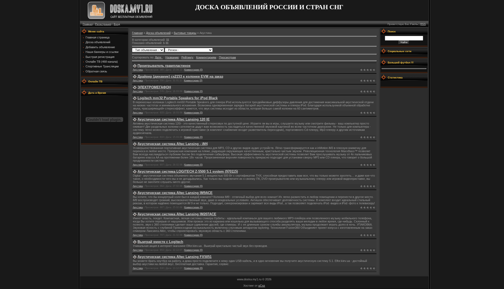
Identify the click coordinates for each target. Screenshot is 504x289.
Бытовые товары (185, 32)
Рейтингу (187, 57)
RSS (423, 24)
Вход (117, 24)
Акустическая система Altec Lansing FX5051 (175, 257)
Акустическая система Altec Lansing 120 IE (174, 119)
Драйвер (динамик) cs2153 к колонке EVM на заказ (180, 76)
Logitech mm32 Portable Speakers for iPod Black (178, 98)
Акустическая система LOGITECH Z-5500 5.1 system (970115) (188, 171)
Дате (158, 57)
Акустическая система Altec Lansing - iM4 (173, 144)
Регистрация (103, 24)
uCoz (261, 285)
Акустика (138, 69)
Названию (172, 57)
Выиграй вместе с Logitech (160, 242)
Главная (88, 24)
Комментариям (206, 57)
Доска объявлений (158, 32)
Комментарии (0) (193, 69)
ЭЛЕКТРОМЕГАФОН (154, 87)
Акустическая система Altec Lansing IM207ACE (177, 214)
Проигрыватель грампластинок (164, 66)
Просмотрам (227, 57)
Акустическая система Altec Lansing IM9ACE (175, 193)
